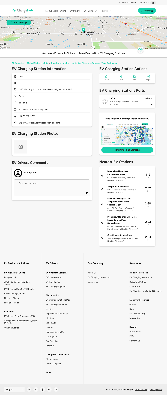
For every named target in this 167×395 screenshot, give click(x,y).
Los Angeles (51, 336)
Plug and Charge (11, 298)
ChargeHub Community (57, 354)
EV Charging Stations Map (58, 300)
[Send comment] (87, 192)
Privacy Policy (156, 389)
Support (133, 327)
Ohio (45, 63)
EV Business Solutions (14, 272)
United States (33, 63)
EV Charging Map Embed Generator (146, 291)
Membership (52, 359)
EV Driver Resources (139, 300)
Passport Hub (10, 277)
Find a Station (52, 295)
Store (146, 3)
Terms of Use (141, 389)
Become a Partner (137, 282)
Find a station (129, 3)
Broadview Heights (60, 63)
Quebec (49, 327)
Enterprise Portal (11, 302)
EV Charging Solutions (56, 272)
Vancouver (51, 323)
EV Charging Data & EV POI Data (19, 289)
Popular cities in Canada (57, 313)
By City (49, 309)
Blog (131, 309)
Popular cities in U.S (55, 332)
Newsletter (134, 286)
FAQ (131, 336)
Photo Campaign (53, 363)
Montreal (50, 318)
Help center (135, 331)
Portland (50, 345)
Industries (9, 311)
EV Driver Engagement (14, 293)
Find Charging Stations (127, 149)
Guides (132, 304)
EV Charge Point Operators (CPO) (19, 316)
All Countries (18, 63)
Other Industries (11, 328)
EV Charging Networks (56, 304)
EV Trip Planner (53, 282)
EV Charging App (54, 277)
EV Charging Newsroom (99, 277)
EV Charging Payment (56, 286)
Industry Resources (138, 272)
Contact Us (93, 282)
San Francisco (52, 341)
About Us (92, 272)
